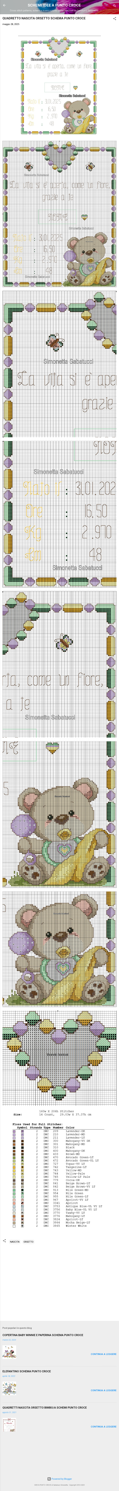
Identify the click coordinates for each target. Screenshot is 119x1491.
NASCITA (15, 1241)
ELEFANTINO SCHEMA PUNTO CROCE (26, 1371)
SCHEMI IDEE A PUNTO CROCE (54, 5)
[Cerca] (115, 6)
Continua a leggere (104, 1354)
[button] (115, 19)
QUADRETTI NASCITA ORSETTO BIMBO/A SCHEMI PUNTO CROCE (44, 1407)
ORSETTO (28, 1241)
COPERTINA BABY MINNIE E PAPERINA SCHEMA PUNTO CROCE (42, 1335)
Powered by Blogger (61, 1479)
